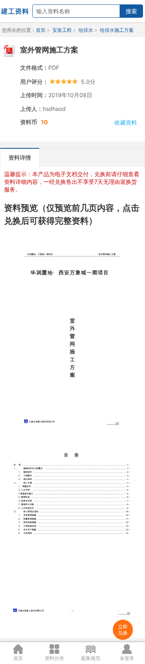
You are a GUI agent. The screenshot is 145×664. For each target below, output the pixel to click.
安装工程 (62, 30)
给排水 (86, 30)
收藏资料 (125, 122)
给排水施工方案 (117, 30)
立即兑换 (123, 630)
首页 (41, 30)
